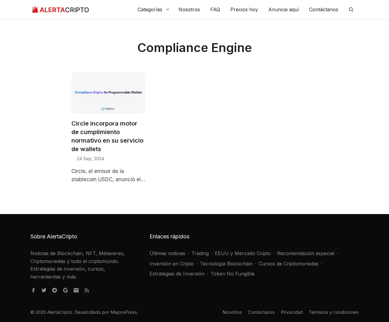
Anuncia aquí (283, 9)
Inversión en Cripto (172, 264)
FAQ (215, 9)
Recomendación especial (305, 253)
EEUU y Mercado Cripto (243, 253)
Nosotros (189, 9)
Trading (200, 253)
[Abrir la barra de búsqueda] (351, 9)
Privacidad (292, 312)
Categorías (150, 9)
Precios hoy (244, 9)
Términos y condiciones (334, 312)
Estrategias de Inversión (177, 274)
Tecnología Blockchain (226, 264)
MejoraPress (123, 312)
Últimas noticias (167, 253)
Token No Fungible (233, 274)
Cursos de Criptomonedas (288, 264)
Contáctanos (323, 9)
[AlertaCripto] (60, 9)
